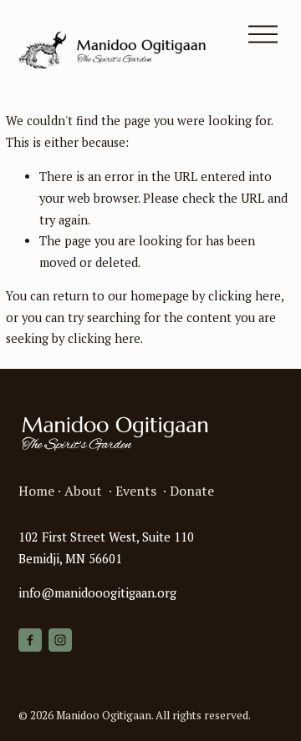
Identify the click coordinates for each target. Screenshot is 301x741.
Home (36, 490)
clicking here (244, 296)
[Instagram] (60, 640)
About (83, 490)
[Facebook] (30, 640)
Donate (192, 490)
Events (135, 490)
